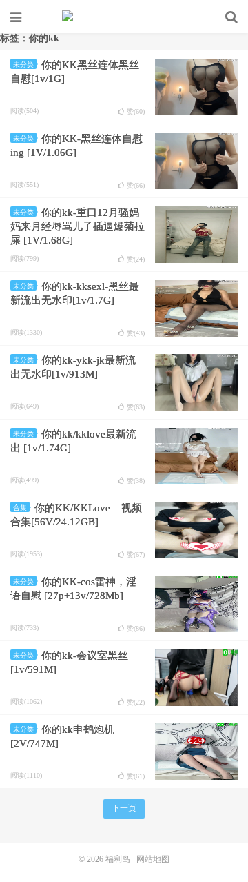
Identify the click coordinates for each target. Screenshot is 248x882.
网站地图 (152, 859)
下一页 (124, 808)
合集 (20, 507)
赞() (136, 111)
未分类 (23, 64)
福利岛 (124, 17)
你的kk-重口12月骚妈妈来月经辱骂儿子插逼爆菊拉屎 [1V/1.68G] (77, 226)
